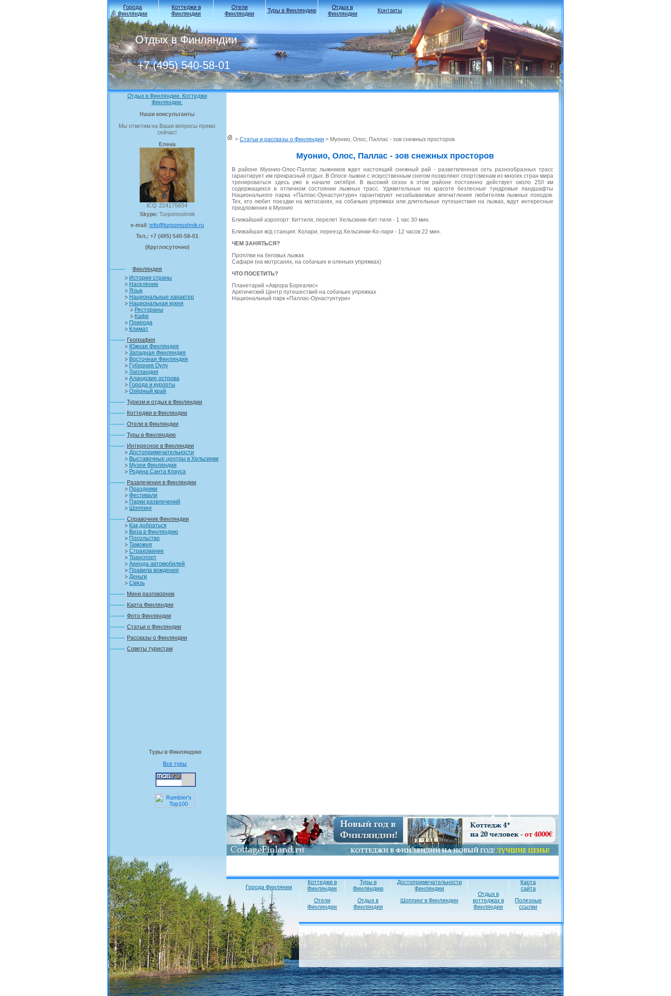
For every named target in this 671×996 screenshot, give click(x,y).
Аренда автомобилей (157, 564)
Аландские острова (154, 378)
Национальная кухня (156, 303)
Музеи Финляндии (153, 465)
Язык (135, 290)
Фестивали (143, 495)
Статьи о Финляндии (154, 627)
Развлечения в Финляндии (161, 482)
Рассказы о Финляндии (157, 638)
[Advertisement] (167, 703)
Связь (137, 583)
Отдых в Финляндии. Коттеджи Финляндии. (167, 99)
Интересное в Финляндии (160, 446)
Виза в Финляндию (153, 532)
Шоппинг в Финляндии (429, 900)
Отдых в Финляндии (342, 10)
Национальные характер (161, 297)
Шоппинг (140, 508)
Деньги (138, 576)
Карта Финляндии (150, 605)
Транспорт (143, 557)
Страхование (146, 551)
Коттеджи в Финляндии (186, 10)
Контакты (389, 10)
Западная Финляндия (157, 353)
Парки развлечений (154, 501)
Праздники (143, 489)
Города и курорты (152, 384)
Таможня (140, 544)
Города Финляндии (132, 10)
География (141, 340)
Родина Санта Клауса (157, 471)
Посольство (144, 538)
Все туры (175, 764)
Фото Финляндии (149, 616)
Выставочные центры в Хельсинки (174, 459)
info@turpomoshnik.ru (176, 225)
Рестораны (149, 310)
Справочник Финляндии (158, 519)
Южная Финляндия (154, 346)
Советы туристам (150, 649)
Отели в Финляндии (152, 424)
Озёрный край (147, 391)
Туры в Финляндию (291, 10)
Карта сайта (528, 885)
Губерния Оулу (148, 365)
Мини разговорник (150, 594)
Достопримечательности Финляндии (429, 885)
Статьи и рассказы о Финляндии (282, 139)
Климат (138, 329)
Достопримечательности (161, 452)
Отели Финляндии (239, 10)
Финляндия (147, 269)
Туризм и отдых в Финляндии (164, 402)
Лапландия (143, 372)
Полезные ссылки (528, 903)
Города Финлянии (269, 887)
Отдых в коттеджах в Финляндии (488, 900)
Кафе (142, 316)
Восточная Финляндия (158, 359)
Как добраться (148, 525)
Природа (140, 322)
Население (143, 284)
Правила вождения (154, 570)
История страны (150, 278)
